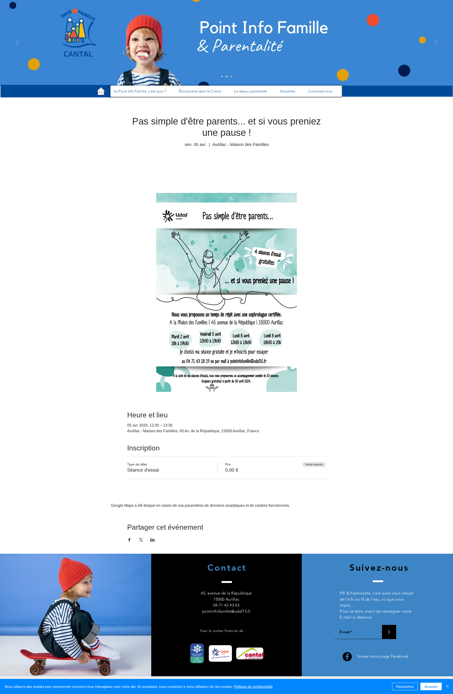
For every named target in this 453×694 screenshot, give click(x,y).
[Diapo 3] (231, 76)
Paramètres (405, 686)
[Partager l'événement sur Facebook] (129, 540)
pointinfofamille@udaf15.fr (226, 611)
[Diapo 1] (222, 76)
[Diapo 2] (227, 76)
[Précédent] (17, 43)
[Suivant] (435, 43)
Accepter (431, 686)
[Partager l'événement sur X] (141, 540)
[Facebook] (347, 656)
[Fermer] (447, 686)
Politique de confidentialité (253, 686)
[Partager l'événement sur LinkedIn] (152, 540)
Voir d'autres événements (226, 170)
